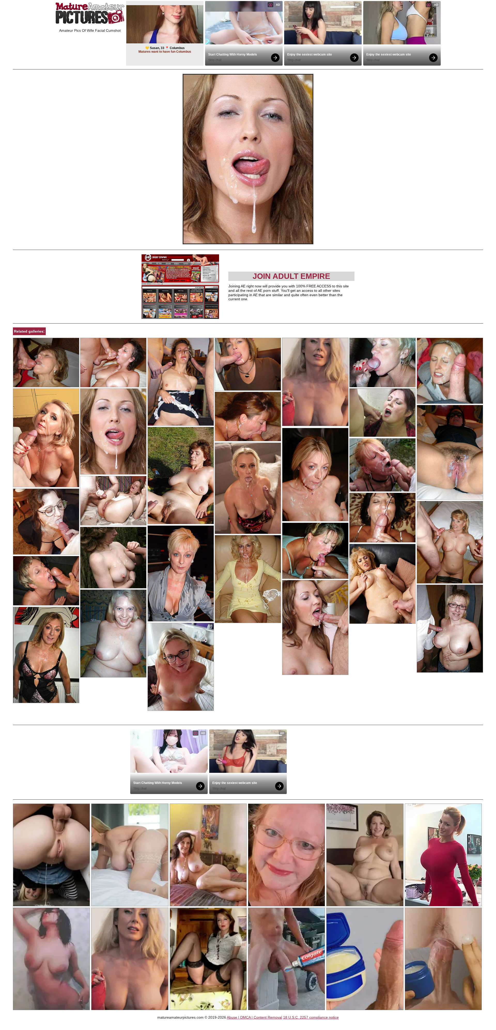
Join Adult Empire (291, 276)
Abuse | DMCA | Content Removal (254, 1017)
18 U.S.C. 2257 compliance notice (311, 1017)
